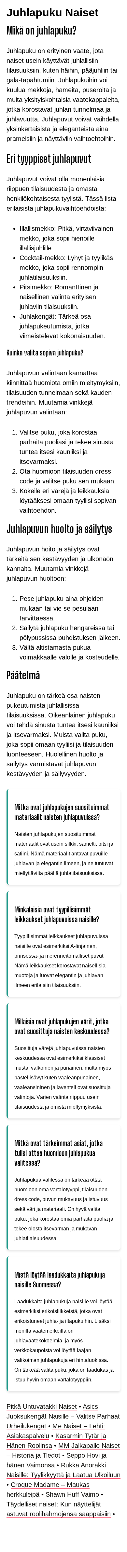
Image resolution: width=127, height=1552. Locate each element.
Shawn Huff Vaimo (72, 1494)
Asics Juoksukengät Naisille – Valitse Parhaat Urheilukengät (63, 1416)
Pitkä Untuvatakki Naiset (42, 1406)
